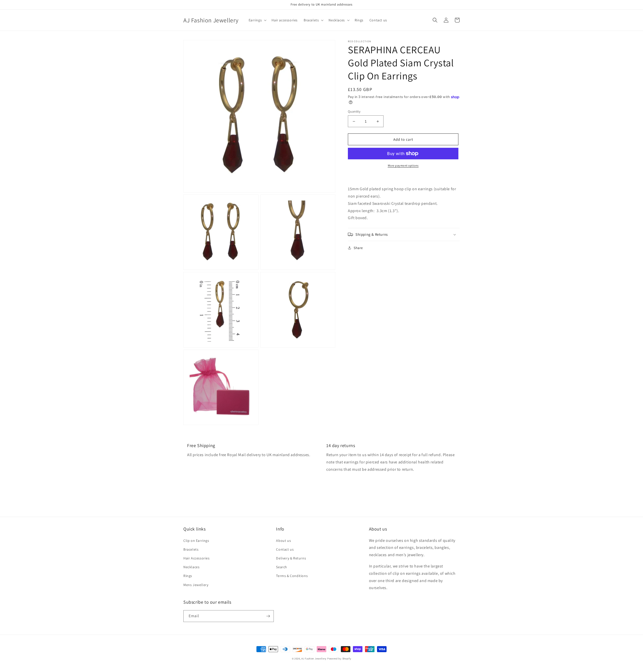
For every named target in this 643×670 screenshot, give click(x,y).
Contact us (285, 549)
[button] (257, 20)
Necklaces (191, 567)
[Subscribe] (268, 616)
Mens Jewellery (195, 585)
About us (283, 540)
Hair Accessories (196, 558)
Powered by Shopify (339, 658)
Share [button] (358, 248)
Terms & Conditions (292, 575)
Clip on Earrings (196, 540)
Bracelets (190, 549)
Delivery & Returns (291, 558)
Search (281, 567)
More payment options (403, 165)
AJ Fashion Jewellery (314, 658)
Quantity (354, 111)
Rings (187, 575)
